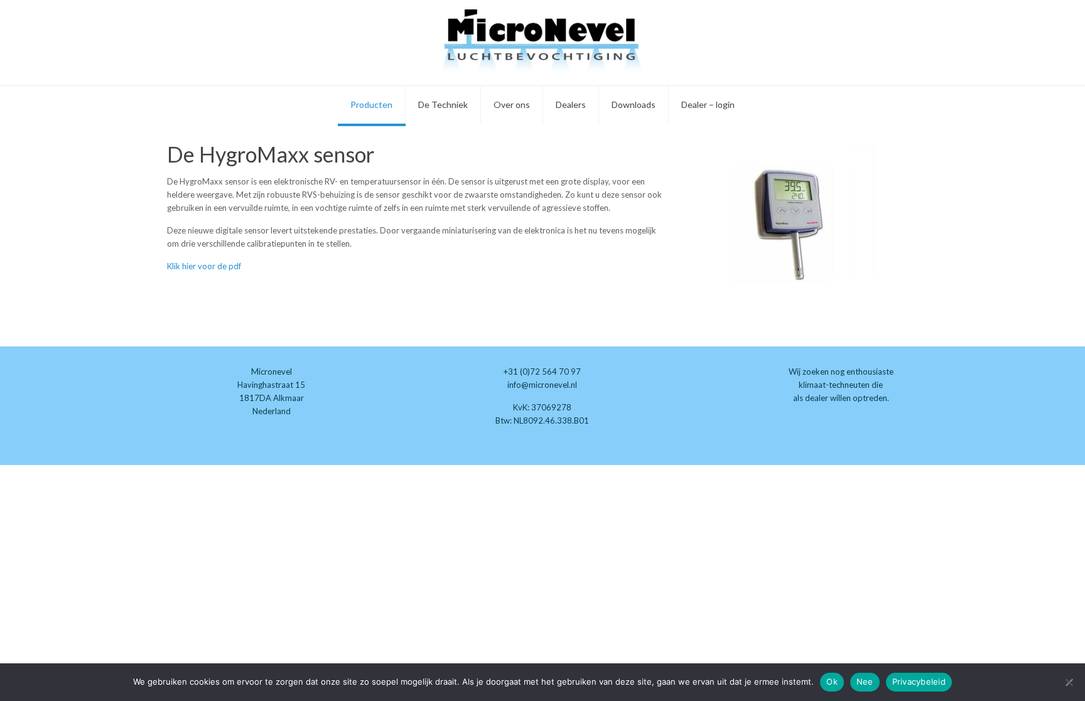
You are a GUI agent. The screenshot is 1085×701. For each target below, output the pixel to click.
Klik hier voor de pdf (204, 266)
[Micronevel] (542, 42)
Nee (864, 682)
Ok (832, 682)
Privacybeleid (919, 682)
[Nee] (1069, 682)
